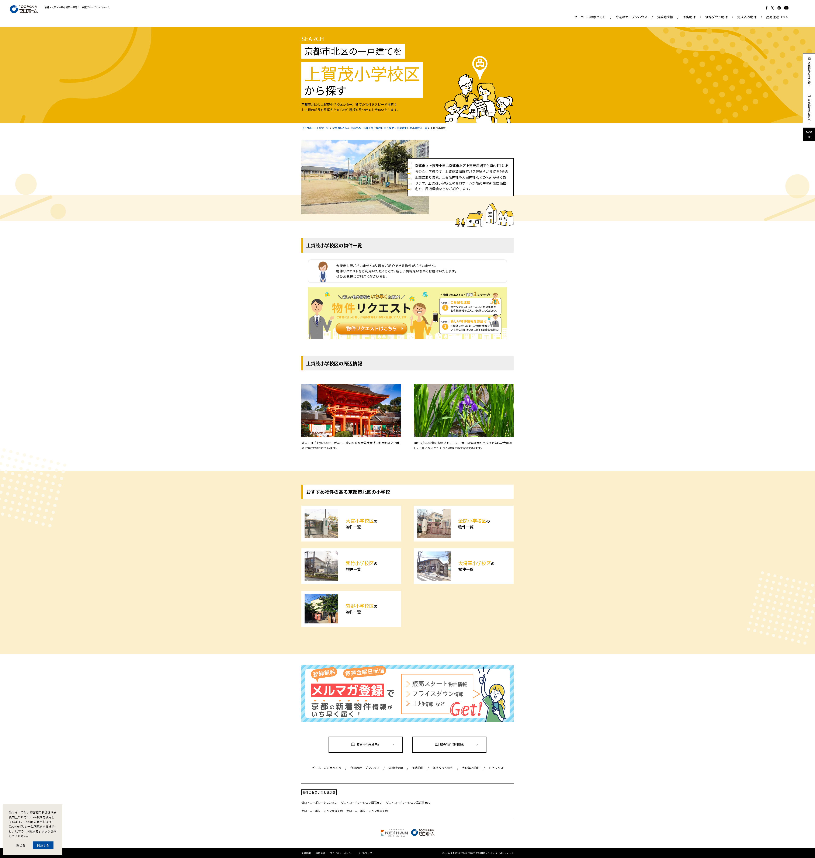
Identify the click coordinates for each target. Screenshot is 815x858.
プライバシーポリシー (341, 853)
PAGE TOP (809, 134)
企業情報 (306, 853)
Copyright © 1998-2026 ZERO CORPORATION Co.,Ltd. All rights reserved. (478, 853)
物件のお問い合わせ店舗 (319, 792)
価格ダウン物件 (716, 17)
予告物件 (689, 17)
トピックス (496, 768)
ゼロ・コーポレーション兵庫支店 (367, 811)
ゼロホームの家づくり (590, 17)
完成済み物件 (746, 17)
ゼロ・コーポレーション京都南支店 (408, 802)
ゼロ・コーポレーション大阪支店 (322, 811)
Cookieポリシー (20, 826)
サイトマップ (365, 853)
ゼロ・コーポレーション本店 (319, 802)
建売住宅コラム (777, 17)
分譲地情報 (665, 17)
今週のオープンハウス (631, 17)
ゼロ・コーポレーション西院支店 (361, 802)
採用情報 (320, 853)
